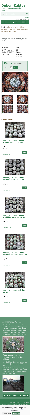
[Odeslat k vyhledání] (27, 14)
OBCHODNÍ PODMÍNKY (15, 8)
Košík (27, 17)
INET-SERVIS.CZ (24, 404)
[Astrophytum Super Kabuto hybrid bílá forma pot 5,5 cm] (15, 204)
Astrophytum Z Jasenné (12, 322)
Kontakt (26, 402)
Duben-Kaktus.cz (13, 27)
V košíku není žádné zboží (22, 19)
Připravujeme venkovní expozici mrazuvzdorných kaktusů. (12, 357)
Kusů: (5, 67)
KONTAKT (5, 10)
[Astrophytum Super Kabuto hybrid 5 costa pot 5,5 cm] (15, 129)
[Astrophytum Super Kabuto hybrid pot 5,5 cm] (15, 82)
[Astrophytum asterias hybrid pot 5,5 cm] (15, 279)
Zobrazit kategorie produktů (14, 22)
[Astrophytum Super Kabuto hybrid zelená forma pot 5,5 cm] (15, 242)
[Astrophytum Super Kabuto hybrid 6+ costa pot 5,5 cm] (15, 167)
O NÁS (4, 8)
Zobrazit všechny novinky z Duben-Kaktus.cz (16, 395)
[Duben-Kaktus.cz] (15, 5)
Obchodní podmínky (16, 402)
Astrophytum (11, 29)
